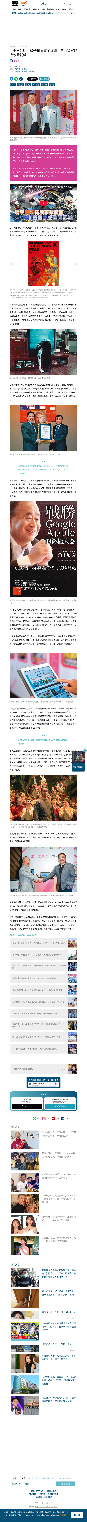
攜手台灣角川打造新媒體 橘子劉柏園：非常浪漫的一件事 (36, 1037)
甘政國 (31, 71)
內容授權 (32, 1494)
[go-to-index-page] (44, 3)
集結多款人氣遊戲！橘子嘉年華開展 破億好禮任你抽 (34, 1013)
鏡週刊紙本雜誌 (33, 1478)
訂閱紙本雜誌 (15, 4)
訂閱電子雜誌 (51, 1491)
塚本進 (52, 85)
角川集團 (36, 85)
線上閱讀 (65, 1483)
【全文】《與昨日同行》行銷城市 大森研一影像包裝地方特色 (39, 943)
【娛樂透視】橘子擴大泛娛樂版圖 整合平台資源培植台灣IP (37, 990)
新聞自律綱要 (53, 1494)
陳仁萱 (24, 69)
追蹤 (48, 1118)
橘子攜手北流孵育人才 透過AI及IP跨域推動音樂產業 (34, 1048)
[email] (52, 1503)
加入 (39, 1118)
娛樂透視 (20, 85)
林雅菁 (24, 71)
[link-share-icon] (21, 79)
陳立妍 (17, 66)
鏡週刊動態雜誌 (48, 1478)
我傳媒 (28, 85)
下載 (67, 1118)
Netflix (12, 85)
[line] (36, 1503)
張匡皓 (17, 71)
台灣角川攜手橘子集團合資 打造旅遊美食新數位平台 (34, 978)
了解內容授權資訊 (64, 1478)
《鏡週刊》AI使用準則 (43, 1497)
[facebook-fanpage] (42, 1503)
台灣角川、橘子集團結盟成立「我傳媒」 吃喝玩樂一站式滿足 (38, 1002)
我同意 (77, 1515)
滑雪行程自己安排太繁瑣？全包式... (58, 1344)
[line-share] (16, 79)
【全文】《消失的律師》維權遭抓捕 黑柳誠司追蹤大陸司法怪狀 (39, 966)
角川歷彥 (44, 85)
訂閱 (57, 1118)
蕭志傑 (17, 69)
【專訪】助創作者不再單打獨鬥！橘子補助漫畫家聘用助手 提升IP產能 (38, 1025)
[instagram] (47, 1503)
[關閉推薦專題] (85, 750)
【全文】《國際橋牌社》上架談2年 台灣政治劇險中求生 (36, 955)
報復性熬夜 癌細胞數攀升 (23, 1069)
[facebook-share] (11, 79)
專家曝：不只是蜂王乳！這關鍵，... (58, 1312)
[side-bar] (74, 3)
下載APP (42, 1494)
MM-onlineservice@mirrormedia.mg (46, 1507)
